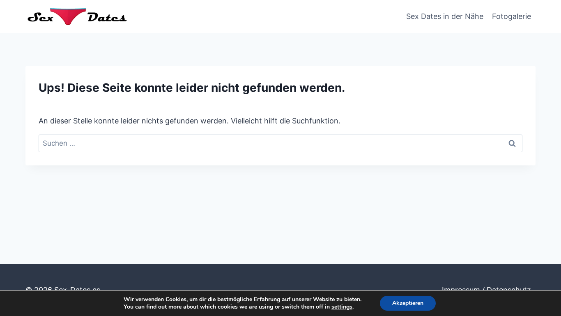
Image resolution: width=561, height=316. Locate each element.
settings (341, 307)
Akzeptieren (407, 303)
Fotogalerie (511, 16)
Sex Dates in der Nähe (444, 16)
